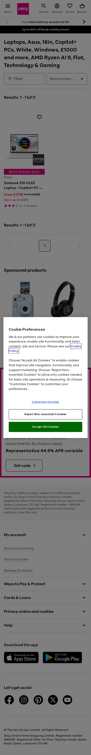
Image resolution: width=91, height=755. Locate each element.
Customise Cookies (45, 402)
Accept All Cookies (45, 427)
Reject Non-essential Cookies (45, 414)
